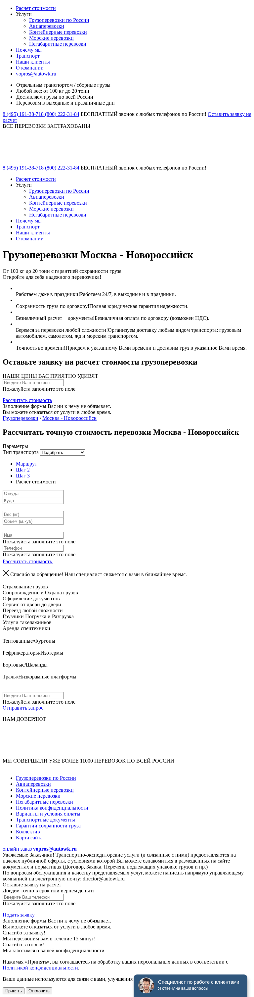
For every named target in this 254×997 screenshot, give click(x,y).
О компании (30, 68)
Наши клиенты (33, 62)
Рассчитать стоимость (27, 400)
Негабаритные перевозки (57, 44)
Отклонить (39, 990)
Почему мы (29, 50)
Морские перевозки (51, 38)
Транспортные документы (45, 820)
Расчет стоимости (36, 8)
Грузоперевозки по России (59, 20)
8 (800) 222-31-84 (60, 114)
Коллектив (28, 831)
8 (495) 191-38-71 (22, 114)
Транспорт (28, 56)
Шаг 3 (23, 475)
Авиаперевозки (46, 26)
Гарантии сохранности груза (48, 825)
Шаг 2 (23, 470)
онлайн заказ (17, 849)
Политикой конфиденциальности (40, 968)
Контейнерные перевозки (58, 32)
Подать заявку (19, 915)
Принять (13, 990)
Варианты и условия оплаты (48, 814)
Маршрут (26, 464)
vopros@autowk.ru (36, 73)
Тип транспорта (21, 452)
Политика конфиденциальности (52, 808)
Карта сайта (29, 837)
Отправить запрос (23, 708)
